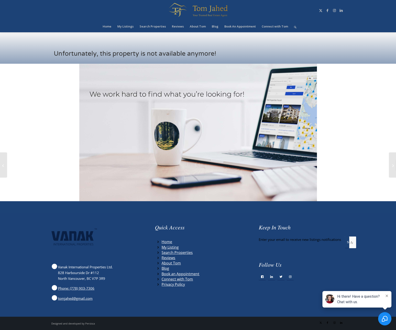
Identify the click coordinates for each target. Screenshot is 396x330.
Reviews (168, 257)
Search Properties (177, 252)
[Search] (293, 26)
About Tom (171, 263)
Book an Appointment (180, 273)
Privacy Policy (173, 284)
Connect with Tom (177, 279)
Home (167, 241)
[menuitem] (107, 26)
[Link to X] (320, 10)
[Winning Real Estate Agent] (198, 10)
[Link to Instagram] (334, 10)
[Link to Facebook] (327, 10)
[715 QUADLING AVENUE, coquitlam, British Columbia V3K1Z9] (3, 165)
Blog (165, 268)
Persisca (90, 323)
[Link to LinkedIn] (341, 10)
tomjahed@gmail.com (75, 298)
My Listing (170, 247)
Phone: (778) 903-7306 (76, 288)
